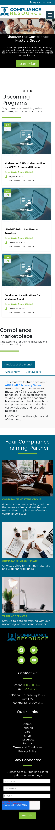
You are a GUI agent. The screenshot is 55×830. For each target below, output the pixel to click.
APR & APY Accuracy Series (23, 385)
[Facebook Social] (21, 650)
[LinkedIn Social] (21, 660)
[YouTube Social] (34, 660)
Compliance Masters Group (21, 499)
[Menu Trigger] (50, 15)
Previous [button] (3, 52)
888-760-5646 (32, 685)
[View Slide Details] (27, 26)
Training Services (14, 616)
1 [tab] (24, 91)
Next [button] (51, 52)
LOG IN (45, 2)
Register (36, 2)
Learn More (27, 64)
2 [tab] (27, 91)
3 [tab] (31, 91)
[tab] (18, 364)
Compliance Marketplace (20, 561)
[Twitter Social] (34, 650)
